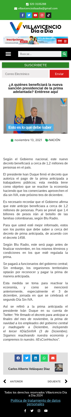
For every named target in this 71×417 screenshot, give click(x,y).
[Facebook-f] (22, 15)
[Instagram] (42, 15)
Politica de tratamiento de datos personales (36, 402)
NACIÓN (54, 140)
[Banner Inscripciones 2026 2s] (35, 43)
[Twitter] (29, 15)
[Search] (64, 54)
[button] (8, 53)
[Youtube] (35, 15)
